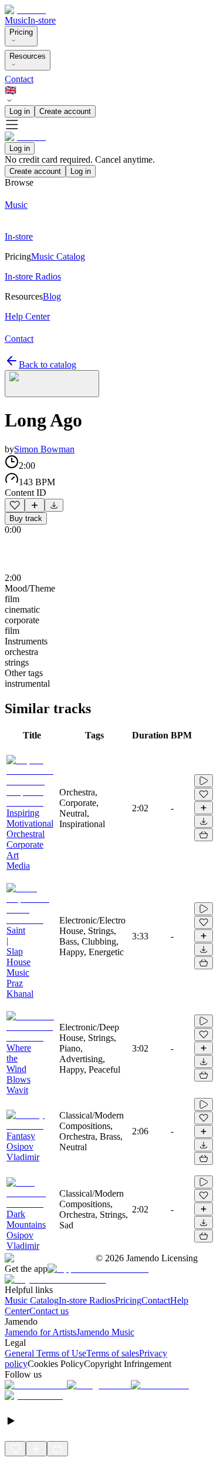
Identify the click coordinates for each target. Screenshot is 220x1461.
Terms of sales (112, 1353)
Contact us (49, 1311)
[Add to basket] (203, 834)
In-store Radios (87, 1300)
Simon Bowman (44, 449)
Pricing (21, 32)
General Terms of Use (45, 1353)
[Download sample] (54, 505)
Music (16, 20)
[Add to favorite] (15, 505)
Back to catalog (47, 365)
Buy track (25, 518)
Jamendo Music (105, 1332)
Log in (19, 111)
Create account (65, 111)
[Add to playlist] (35, 505)
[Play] (52, 383)
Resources (27, 56)
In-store (42, 20)
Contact (19, 79)
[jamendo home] (25, 10)
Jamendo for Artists (40, 1332)
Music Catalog (32, 1300)
